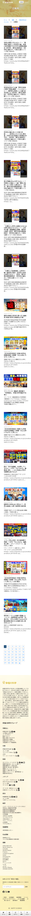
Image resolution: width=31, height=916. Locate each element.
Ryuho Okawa (7, 867)
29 (20, 657)
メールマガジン (7, 734)
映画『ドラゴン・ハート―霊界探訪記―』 (13, 771)
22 (16, 654)
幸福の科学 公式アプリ (9, 741)
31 (5, 660)
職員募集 (22, 900)
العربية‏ (4, 864)
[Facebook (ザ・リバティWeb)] (16, 752)
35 (20, 660)
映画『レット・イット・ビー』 (9, 768)
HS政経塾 (5, 814)
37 (5, 663)
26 (9, 657)
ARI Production (8, 781)
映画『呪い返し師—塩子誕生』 (10, 767)
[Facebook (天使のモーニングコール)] (19, 790)
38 (9, 663)
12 (23, 649)
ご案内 (5, 897)
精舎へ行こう (6, 736)
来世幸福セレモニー (8, 830)
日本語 (21, 2)
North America (7, 847)
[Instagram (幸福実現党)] (16, 797)
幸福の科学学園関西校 (9, 811)
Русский (7, 862)
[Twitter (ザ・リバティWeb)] (14, 752)
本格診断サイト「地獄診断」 (10, 742)
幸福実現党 (6, 796)
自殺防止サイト (7, 837)
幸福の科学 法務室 (8, 739)
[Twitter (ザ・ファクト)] (12, 785)
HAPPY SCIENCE (16, 908)
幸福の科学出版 (7, 749)
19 (5, 654)
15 (12, 652)
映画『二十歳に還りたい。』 (9, 770)
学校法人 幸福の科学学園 (9, 808)
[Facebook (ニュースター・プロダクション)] (21, 780)
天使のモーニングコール (9, 790)
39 (12, 663)
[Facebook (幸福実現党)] (12, 797)
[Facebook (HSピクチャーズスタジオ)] (20, 762)
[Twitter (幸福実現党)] (10, 797)
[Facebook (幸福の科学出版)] (14, 749)
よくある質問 (21, 899)
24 (23, 654)
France (5, 852)
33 (12, 660)
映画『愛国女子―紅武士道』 (10, 765)
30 (23, 657)
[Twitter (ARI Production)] (14, 782)
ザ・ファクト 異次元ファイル (10, 788)
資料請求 (15, 900)
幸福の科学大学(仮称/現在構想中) (12, 812)
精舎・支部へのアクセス (9, 737)
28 (16, 657)
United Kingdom (8, 853)
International (7, 845)
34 (16, 660)
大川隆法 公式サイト (8, 733)
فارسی (4, 865)
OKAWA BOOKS (8, 869)
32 (9, 660)
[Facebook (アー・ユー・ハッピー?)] (18, 756)
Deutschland (7, 850)
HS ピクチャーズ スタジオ (9, 762)
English (26, 2)
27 (12, 657)
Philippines (6, 856)
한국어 (4, 861)
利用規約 (11, 897)
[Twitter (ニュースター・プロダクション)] (19, 780)
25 (5, 657)
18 (23, 652)
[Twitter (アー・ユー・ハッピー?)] (16, 756)
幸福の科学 (6, 731)
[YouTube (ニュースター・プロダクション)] (23, 780)
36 (23, 660)
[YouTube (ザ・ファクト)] (10, 785)
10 (16, 649)
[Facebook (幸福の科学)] (12, 731)
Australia (6, 858)
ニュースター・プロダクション (10, 780)
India (4, 855)
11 (19, 649)
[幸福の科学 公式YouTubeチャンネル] (9, 891)
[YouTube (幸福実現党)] (14, 797)
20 (9, 654)
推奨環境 (18, 897)
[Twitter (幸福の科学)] (10, 731)
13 (5, 652)
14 (9, 652)
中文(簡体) (6, 859)
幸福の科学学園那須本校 (9, 809)
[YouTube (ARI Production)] (16, 782)
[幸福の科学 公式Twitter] (6, 891)
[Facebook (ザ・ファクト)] (14, 785)
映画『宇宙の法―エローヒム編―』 (11, 764)
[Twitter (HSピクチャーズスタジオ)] (17, 762)
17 (19, 652)
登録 (26, 886)
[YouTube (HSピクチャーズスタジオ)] (22, 762)
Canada (5, 848)
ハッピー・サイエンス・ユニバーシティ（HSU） (14, 806)
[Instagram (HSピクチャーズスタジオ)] (24, 762)
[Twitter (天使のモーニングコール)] (16, 790)
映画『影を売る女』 (7, 773)
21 (12, 654)
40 (16, 663)
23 (20, 654)
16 (16, 652)
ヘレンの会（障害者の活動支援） (11, 839)
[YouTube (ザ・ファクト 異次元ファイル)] (18, 788)
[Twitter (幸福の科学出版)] (12, 749)
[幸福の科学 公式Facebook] (4, 891)
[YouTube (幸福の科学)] (14, 731)
